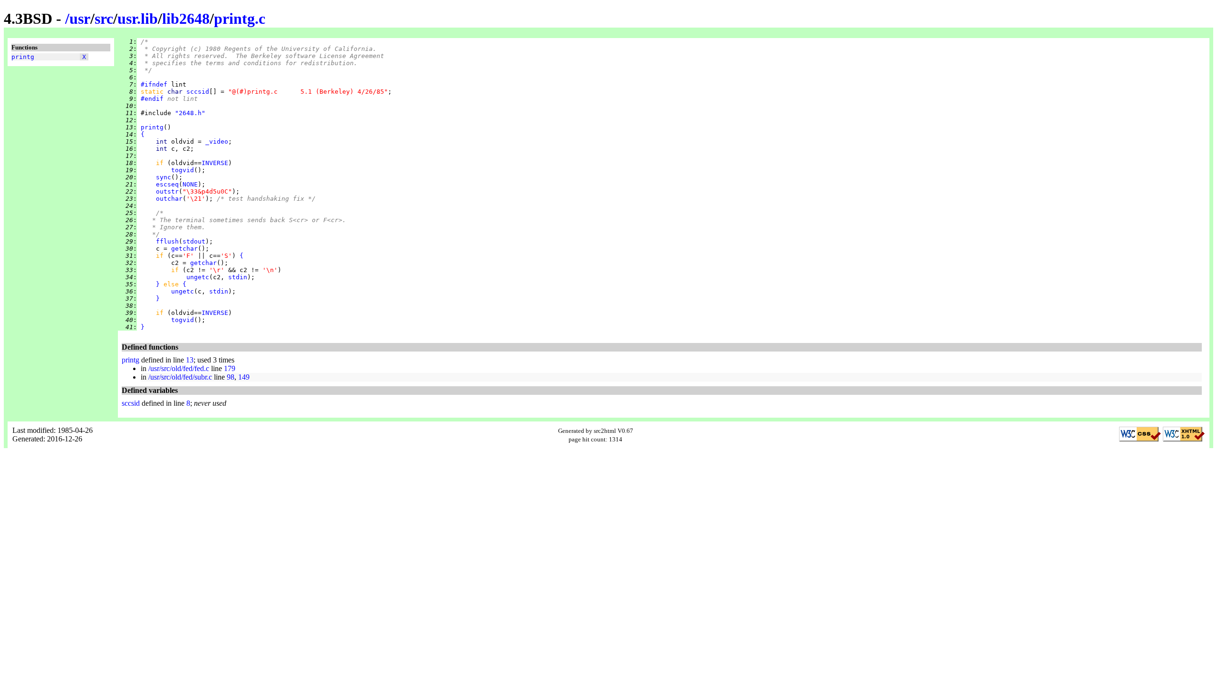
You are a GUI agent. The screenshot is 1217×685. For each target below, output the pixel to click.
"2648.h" (190, 113)
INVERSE (215, 162)
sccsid (197, 91)
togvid (182, 170)
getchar (184, 248)
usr (79, 18)
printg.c (239, 18)
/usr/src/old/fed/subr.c (180, 377)
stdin (237, 277)
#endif (152, 98)
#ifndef (154, 84)
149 (244, 377)
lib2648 (186, 18)
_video (216, 141)
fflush (167, 241)
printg (22, 56)
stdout (194, 241)
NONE (190, 184)
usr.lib (137, 18)
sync (163, 177)
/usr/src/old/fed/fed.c (178, 368)
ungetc (197, 277)
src (104, 18)
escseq (167, 184)
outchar (169, 198)
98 (230, 377)
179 (229, 368)
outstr (167, 191)
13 (189, 360)
